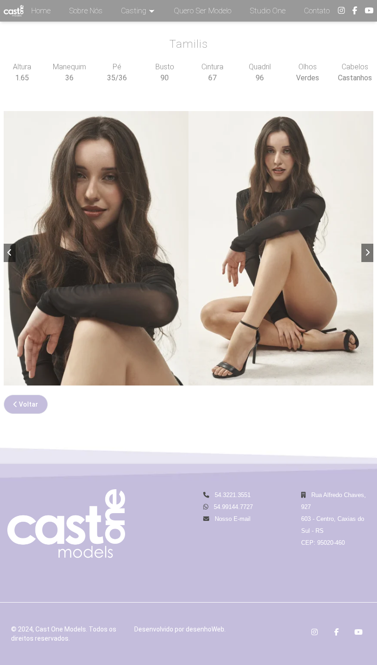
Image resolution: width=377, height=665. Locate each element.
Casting (133, 10)
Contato (317, 10)
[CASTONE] (13, 11)
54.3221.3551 (232, 495)
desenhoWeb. (206, 629)
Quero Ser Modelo (202, 10)
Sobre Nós (86, 10)
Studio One (268, 10)
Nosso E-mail (232, 518)
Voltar (27, 404)
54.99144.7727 (233, 506)
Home (41, 10)
